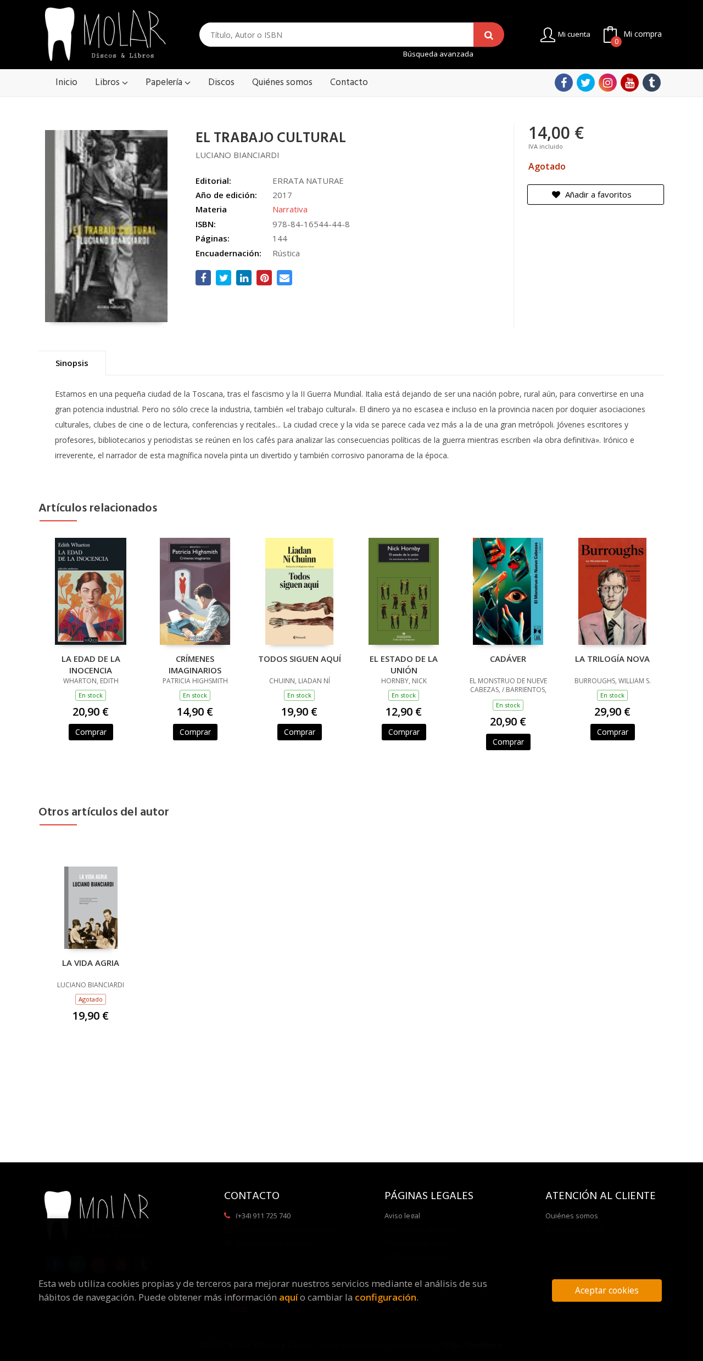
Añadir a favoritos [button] (597, 194)
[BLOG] (652, 83)
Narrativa (290, 209)
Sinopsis (71, 362)
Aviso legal (402, 1216)
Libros (108, 82)
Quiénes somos (571, 1216)
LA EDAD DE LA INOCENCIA (91, 664)
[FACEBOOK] (564, 83)
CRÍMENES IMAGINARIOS (195, 664)
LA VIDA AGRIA (90, 962)
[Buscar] (488, 35)
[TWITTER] (586, 83)
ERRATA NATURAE (308, 180)
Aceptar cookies (607, 1290)
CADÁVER (508, 658)
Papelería (165, 82)
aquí (288, 1297)
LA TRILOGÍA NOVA (612, 658)
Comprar (91, 732)
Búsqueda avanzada (438, 54)
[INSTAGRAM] (608, 83)
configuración (385, 1297)
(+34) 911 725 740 (263, 1216)
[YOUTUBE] (630, 83)
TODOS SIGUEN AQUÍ (299, 658)
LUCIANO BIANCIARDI (238, 154)
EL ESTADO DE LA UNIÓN (404, 664)
